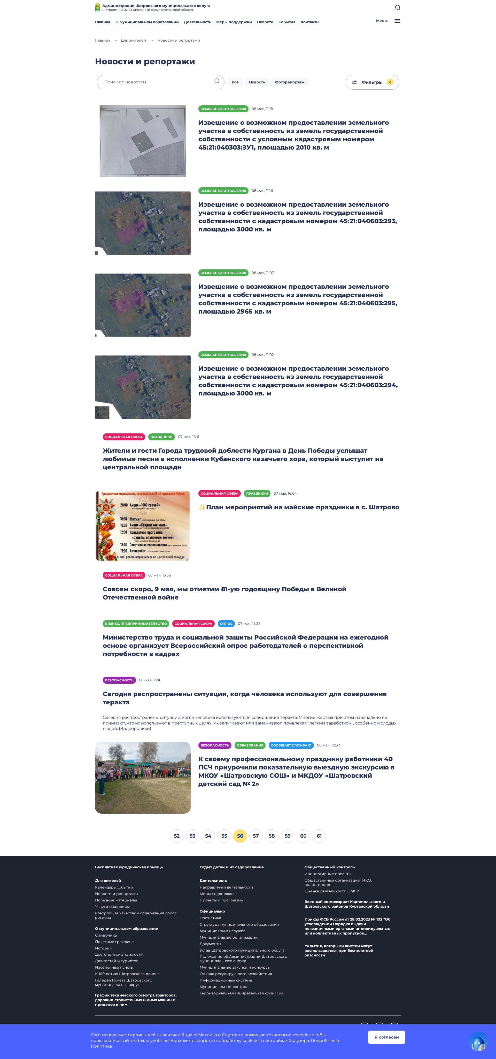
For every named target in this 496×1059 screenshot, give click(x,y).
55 (224, 836)
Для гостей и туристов (116, 961)
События (287, 22)
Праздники (162, 437)
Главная (102, 22)
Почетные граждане (114, 941)
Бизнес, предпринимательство (136, 624)
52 (177, 836)
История (103, 948)
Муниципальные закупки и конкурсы (235, 967)
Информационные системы (226, 980)
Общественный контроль (330, 867)
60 (303, 836)
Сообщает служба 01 (291, 745)
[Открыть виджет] (478, 1041)
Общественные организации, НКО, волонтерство (338, 882)
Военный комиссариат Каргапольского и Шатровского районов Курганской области (347, 904)
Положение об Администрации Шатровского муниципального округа (243, 958)
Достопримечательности (119, 954)
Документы (210, 943)
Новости (265, 22)
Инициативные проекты (328, 873)
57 (256, 836)
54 (208, 836)
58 (272, 836)
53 (192, 836)
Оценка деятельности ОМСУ (332, 891)
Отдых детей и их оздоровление (232, 867)
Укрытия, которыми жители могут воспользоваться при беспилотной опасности (339, 950)
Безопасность (119, 680)
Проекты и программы (222, 900)
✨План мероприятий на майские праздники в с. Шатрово (298, 507)
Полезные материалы (116, 900)
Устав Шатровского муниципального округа (242, 950)
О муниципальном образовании (147, 22)
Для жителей (108, 880)
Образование (250, 745)
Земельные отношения (223, 109)
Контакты (310, 22)
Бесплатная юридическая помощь (129, 867)
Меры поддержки (234, 22)
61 (319, 836)
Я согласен (387, 1037)
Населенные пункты (114, 967)
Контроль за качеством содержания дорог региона (135, 915)
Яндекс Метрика (199, 1034)
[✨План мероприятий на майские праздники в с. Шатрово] (143, 525)
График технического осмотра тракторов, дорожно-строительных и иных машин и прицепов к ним (136, 1000)
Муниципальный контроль (225, 986)
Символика (106, 935)
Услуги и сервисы (112, 906)
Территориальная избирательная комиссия (241, 993)
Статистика (210, 918)
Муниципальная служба (222, 931)
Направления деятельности (226, 887)
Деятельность (197, 22)
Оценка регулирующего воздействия (236, 973)
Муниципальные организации (229, 937)
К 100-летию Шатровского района (127, 973)
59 (288, 836)
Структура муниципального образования (239, 924)
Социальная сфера (124, 437)
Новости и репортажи (116, 893)
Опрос (226, 624)
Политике (101, 1046)
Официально (212, 911)
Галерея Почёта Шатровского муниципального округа (123, 982)
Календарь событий (114, 887)
